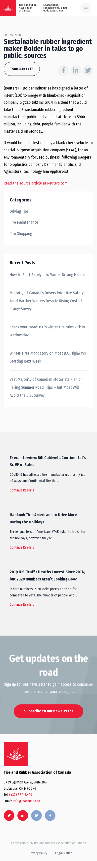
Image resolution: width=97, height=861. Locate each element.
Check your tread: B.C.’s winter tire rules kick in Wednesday (47, 331)
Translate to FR (22, 69)
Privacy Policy (38, 853)
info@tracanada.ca (26, 801)
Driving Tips (19, 211)
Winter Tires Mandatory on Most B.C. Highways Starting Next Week (48, 357)
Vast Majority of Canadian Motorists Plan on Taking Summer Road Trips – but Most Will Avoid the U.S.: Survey (46, 387)
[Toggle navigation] (85, 8)
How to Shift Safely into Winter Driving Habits (47, 274)
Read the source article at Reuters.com (35, 183)
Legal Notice (63, 853)
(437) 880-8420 (20, 795)
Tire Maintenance (24, 222)
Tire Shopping (21, 233)
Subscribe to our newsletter (48, 711)
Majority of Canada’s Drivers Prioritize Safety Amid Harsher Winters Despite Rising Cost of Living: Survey (47, 300)
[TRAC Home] (16, 754)
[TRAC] (8, 8)
